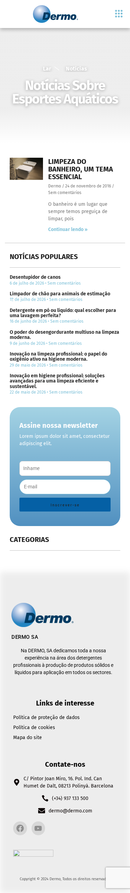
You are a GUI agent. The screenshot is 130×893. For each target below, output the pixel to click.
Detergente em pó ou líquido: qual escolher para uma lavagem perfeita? (63, 313)
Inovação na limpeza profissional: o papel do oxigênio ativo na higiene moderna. (58, 356)
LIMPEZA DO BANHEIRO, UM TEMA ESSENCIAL (80, 169)
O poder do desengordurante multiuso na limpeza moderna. (64, 334)
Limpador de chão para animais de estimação (60, 294)
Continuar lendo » (68, 229)
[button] (118, 14)
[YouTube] (38, 828)
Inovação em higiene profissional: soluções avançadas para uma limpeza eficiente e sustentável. (57, 381)
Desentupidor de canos (35, 277)
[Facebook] (20, 828)
